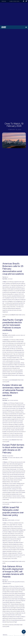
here (6, 314)
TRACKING (3, 1)
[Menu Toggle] (26, 27)
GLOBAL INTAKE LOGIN (14, 1)
